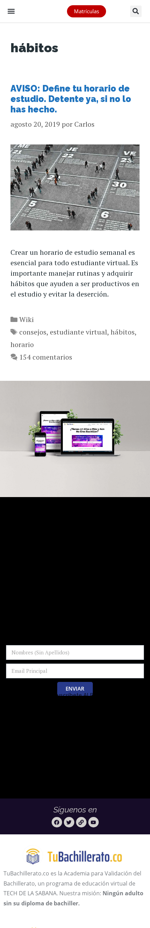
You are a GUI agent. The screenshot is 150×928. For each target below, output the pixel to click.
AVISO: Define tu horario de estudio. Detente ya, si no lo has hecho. (70, 99)
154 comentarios (45, 357)
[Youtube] (93, 822)
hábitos (123, 332)
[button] (11, 11)
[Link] (81, 822)
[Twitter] (69, 822)
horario (22, 344)
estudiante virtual (78, 332)
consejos (32, 332)
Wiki (26, 319)
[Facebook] (57, 822)
